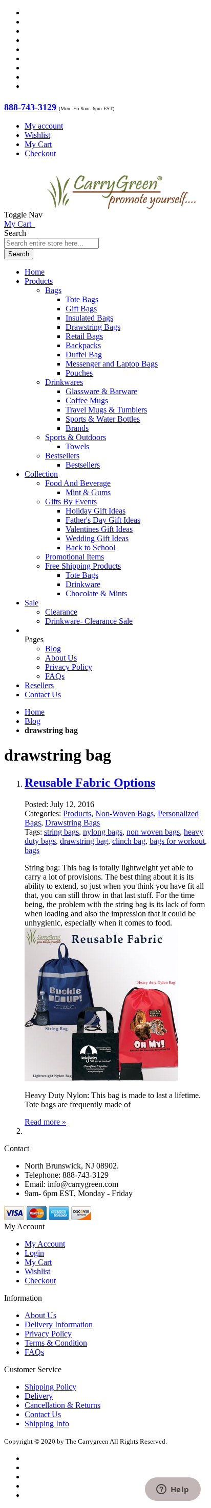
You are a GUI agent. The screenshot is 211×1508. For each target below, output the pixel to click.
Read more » (45, 1121)
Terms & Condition (56, 1343)
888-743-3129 (30, 107)
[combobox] (51, 243)
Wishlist (37, 135)
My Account (45, 1243)
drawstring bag (84, 841)
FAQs (55, 676)
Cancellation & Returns (62, 1405)
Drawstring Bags (72, 822)
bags (32, 850)
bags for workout (177, 841)
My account (44, 125)
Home (35, 712)
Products (77, 813)
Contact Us (43, 694)
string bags (61, 832)
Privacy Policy (68, 667)
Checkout (40, 153)
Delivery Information (59, 1324)
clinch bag (128, 841)
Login (34, 1253)
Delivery (39, 1396)
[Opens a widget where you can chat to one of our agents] (172, 1490)
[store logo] (121, 214)
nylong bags (102, 832)
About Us (61, 657)
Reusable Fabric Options (90, 782)
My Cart (38, 144)
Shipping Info (47, 1423)
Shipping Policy (50, 1386)
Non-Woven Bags (124, 813)
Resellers (39, 685)
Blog (53, 648)
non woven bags (153, 832)
